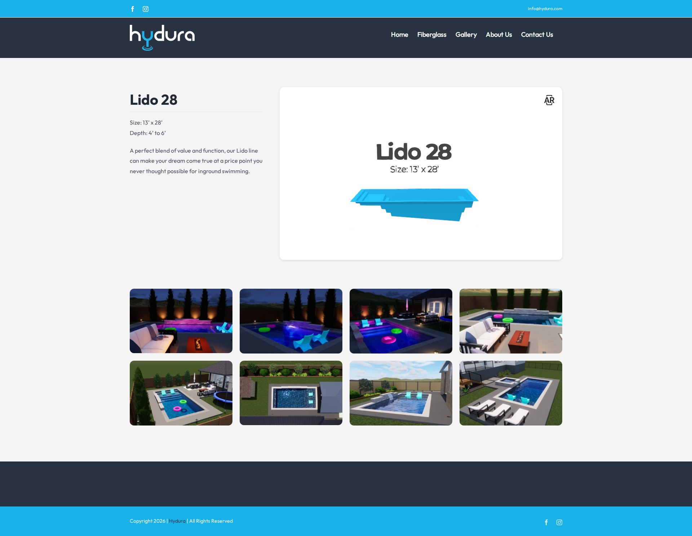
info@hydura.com (545, 8)
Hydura (177, 521)
